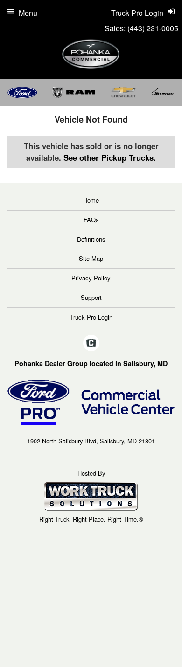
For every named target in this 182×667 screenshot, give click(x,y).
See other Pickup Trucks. (109, 157)
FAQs (91, 219)
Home (91, 200)
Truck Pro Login (91, 317)
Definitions (91, 239)
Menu (28, 12)
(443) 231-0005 (152, 28)
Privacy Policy (91, 277)
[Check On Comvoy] (91, 343)
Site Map (91, 258)
